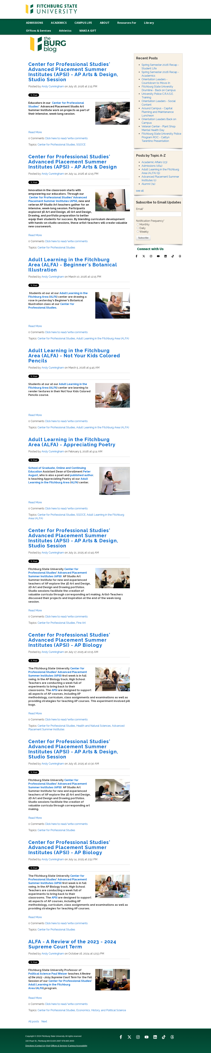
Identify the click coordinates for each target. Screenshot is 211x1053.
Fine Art (81, 622)
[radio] (158, 224)
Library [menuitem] (149, 23)
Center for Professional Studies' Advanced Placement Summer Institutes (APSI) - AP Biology (69, 640)
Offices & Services (59, 1046)
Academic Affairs (154, 162)
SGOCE (81, 144)
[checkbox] (158, 228)
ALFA (53, 296)
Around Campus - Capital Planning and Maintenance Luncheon (158, 112)
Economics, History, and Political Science (101, 1010)
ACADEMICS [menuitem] (59, 23)
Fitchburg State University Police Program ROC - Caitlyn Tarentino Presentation (161, 137)
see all (140, 190)
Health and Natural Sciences (93, 725)
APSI (54, 690)
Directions (30, 1046)
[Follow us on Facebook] (136, 256)
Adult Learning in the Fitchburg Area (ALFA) (102, 338)
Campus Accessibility (77, 1046)
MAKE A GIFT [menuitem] (87, 30)
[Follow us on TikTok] (172, 256)
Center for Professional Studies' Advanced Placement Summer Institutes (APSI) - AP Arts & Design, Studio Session (73, 71)
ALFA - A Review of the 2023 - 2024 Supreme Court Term (72, 944)
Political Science (39, 973)
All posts (33, 1021)
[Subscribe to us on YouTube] (158, 256)
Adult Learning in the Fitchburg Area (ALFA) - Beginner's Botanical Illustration (72, 265)
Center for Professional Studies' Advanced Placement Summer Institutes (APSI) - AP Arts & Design (72, 162)
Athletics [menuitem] (65, 30)
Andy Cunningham (53, 86)
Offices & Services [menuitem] (38, 30)
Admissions (152, 165)
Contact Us (40, 1046)
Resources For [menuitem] (126, 23)
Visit (48, 1046)
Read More (35, 132)
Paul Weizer (59, 973)
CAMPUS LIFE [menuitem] (83, 23)
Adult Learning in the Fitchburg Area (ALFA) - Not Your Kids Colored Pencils (74, 356)
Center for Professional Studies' (70, 980)
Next (44, 1021)
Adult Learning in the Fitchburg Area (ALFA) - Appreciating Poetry (72, 442)
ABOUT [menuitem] (105, 23)
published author (81, 475)
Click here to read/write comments (66, 138)
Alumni (148, 183)
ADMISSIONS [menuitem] (34, 23)
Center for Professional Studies (56, 144)
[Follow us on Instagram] (151, 256)
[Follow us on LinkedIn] (155, 1037)
